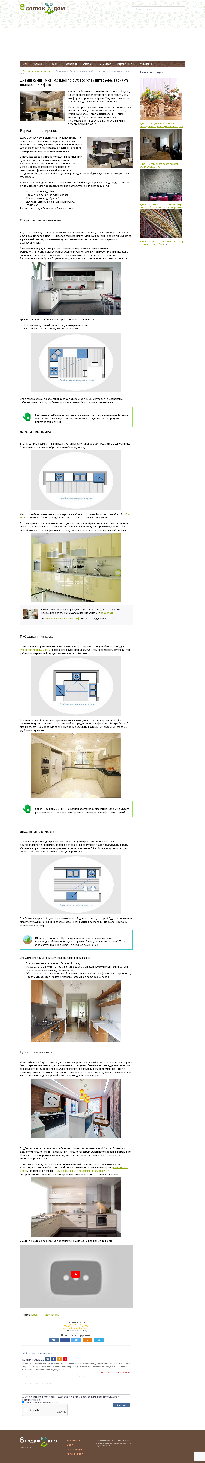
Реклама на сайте (75, 1453)
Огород (53, 64)
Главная (26, 71)
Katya (34, 1314)
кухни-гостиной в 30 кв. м (35, 649)
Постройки (70, 64)
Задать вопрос (74, 1440)
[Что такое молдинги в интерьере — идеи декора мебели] (161, 223)
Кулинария (146, 64)
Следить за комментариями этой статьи (42, 1402)
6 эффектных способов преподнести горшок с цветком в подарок (161, 125)
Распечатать (51, 1314)
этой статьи (108, 612)
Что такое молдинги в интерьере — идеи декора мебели (162, 243)
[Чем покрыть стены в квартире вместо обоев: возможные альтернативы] (161, 185)
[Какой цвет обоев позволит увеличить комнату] (161, 145)
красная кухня (64, 1170)
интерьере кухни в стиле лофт (63, 618)
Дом (25, 64)
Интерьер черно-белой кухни (91, 1170)
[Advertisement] (102, 38)
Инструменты (125, 64)
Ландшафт (104, 64)
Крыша (38, 64)
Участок (87, 64)
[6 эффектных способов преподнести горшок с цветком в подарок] (161, 99)
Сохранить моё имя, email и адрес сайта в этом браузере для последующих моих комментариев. (71, 1398)
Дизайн (47, 71)
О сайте (70, 1444)
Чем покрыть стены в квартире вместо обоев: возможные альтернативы (161, 206)
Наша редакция (74, 1449)
